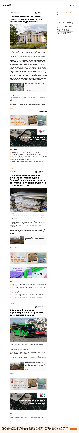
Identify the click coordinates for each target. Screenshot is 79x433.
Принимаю (73, 429)
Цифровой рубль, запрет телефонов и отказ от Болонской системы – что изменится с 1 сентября (29, 157)
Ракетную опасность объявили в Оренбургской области (25, 152)
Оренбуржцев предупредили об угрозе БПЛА (22, 159)
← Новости (12, 10)
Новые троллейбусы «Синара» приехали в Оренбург (64, 33)
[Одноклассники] (41, 111)
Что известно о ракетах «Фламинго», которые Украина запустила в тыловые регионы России (27, 295)
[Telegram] (42, 111)
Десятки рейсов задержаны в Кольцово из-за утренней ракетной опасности (27, 162)
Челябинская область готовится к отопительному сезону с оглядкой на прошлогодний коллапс (65, 23)
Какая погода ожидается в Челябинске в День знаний (24, 415)
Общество (12, 108)
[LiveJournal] (46, 111)
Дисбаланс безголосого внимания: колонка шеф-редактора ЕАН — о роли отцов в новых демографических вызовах (65, 16)
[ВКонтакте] (39, 111)
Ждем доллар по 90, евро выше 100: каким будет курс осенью (26, 297)
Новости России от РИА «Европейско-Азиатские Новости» (7, 5)
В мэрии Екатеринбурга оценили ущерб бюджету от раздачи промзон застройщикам (28, 288)
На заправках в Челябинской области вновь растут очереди (26, 154)
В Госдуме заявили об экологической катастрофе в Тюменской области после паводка (28, 285)
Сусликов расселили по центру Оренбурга (64, 27)
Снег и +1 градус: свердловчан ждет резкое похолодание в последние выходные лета (28, 292)
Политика (12, 247)
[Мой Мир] (44, 111)
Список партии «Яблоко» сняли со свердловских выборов (65, 20)
